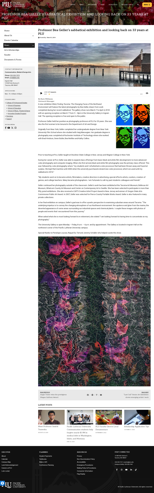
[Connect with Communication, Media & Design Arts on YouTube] (8, 128)
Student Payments (45, 390)
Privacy (79, 390)
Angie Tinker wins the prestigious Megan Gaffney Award (53, 330)
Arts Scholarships (11, 50)
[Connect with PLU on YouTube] (126, 404)
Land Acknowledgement (10, 399)
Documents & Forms (12, 60)
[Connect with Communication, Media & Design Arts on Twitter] (12, 128)
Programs (92, 5)
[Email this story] (101, 329)
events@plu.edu (129, 396)
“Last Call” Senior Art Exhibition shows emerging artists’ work (136, 330)
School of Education (14, 108)
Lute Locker (6, 405)
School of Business (14, 105)
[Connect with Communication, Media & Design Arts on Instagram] (15, 128)
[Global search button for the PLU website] (138, 4)
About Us (8, 36)
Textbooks (43, 393)
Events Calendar (11, 40)
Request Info (127, 5)
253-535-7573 (15, 75)
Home (6, 31)
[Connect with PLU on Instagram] (122, 404)
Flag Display (81, 408)
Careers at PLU (7, 402)
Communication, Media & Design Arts (16, 21)
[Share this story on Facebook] (88, 329)
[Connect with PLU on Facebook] (117, 404)
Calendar (5, 393)
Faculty (7, 55)
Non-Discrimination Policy (86, 393)
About (4, 390)
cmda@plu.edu (14, 77)
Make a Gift (43, 396)
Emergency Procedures (85, 399)
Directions (9, 116)
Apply (72, 5)
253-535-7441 (129, 399)
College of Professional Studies (16, 103)
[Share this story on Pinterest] (97, 329)
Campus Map (6, 396)
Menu (146, 5)
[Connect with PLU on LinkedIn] (131, 404)
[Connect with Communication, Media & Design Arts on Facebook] (5, 128)
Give (102, 5)
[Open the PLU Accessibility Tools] (2, 483)
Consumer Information (85, 405)
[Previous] (40, 278)
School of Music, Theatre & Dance (19, 111)
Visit (81, 5)
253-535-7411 (119, 396)
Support (9, 119)
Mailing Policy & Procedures (86, 402)
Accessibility (81, 396)
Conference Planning (46, 399)
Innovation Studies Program (17, 113)
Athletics (113, 5)
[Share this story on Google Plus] (92, 329)
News (34, 21)
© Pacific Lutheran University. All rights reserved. (135, 421)
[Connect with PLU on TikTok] (136, 404)
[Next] (148, 278)
